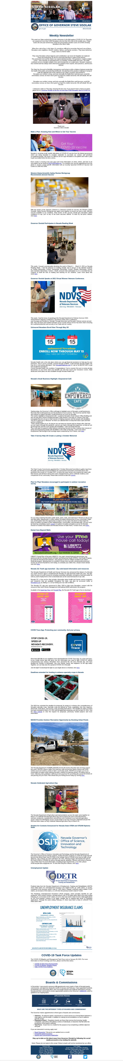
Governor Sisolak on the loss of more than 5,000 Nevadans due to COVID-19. (65, 90)
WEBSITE (83, 991)
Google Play (57, 590)
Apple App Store (45, 590)
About (37, 21)
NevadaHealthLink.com (63, 365)
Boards (61, 21)
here (35, 216)
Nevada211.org (35, 582)
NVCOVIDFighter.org (55, 163)
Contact (73, 21)
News (49, 21)
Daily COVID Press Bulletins (44, 967)
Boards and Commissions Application (46, 1035)
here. (88, 525)
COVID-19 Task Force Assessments (46, 964)
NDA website (38, 712)
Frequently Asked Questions (43, 1034)
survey (73, 475)
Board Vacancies (40, 1032)
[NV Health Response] (61, 973)
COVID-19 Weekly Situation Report (46, 965)
